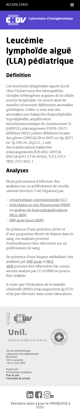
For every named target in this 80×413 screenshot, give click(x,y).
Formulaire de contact (18, 378)
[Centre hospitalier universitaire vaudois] (23, 319)
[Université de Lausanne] (27, 332)
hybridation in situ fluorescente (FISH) (39, 205)
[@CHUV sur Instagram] (47, 395)
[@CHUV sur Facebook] (38, 395)
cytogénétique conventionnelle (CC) (38, 200)
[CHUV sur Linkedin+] (29, 395)
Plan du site (12, 375)
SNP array (34, 261)
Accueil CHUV (17, 4)
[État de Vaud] (8, 319)
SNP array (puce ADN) (26, 220)
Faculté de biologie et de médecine (27, 340)
